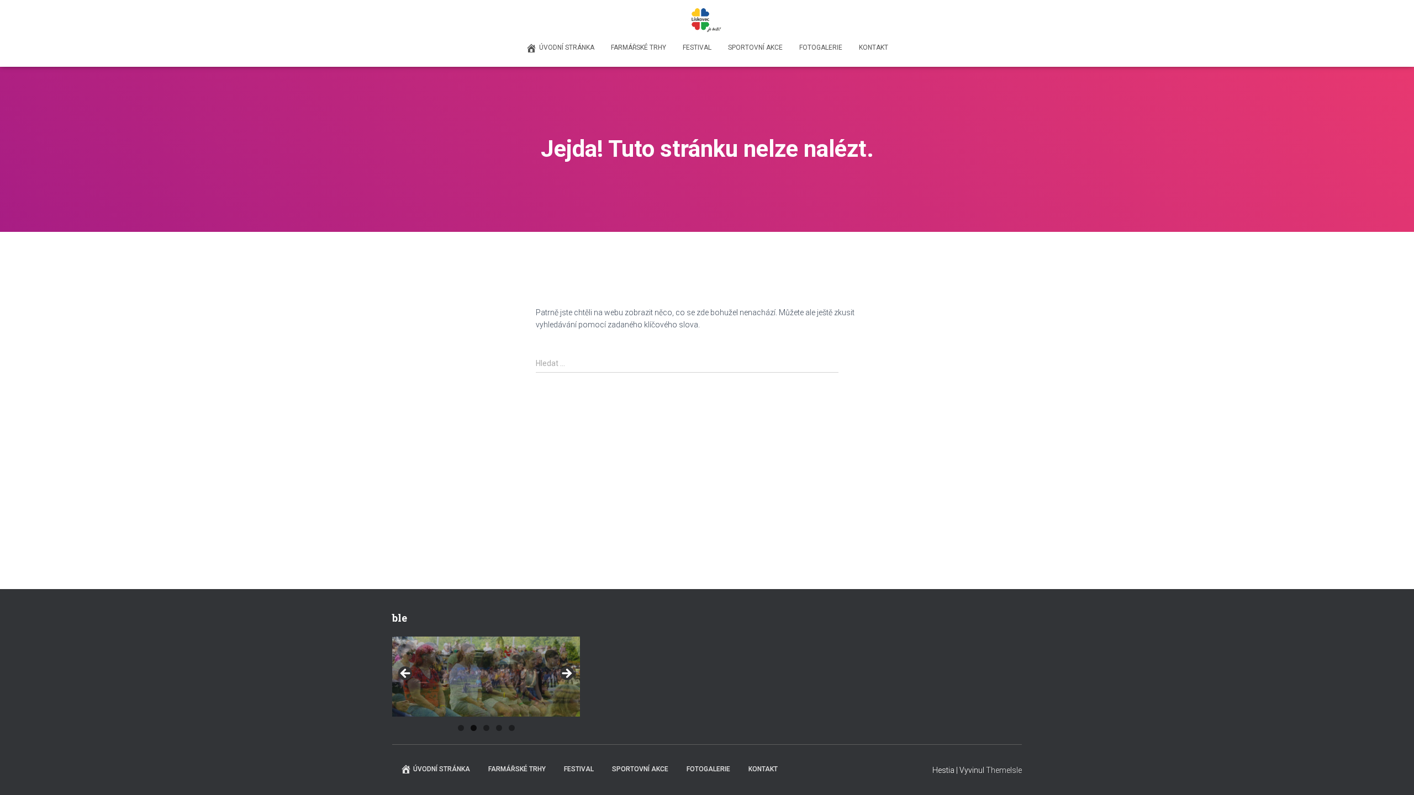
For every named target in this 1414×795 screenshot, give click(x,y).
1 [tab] (461, 728)
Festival (697, 47)
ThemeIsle (1004, 770)
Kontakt (873, 47)
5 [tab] (512, 728)
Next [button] (566, 674)
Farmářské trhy (638, 47)
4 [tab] (499, 728)
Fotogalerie (820, 47)
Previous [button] (406, 674)
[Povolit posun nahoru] (1392, 773)
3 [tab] (486, 728)
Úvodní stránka (566, 47)
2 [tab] (474, 728)
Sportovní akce (755, 47)
